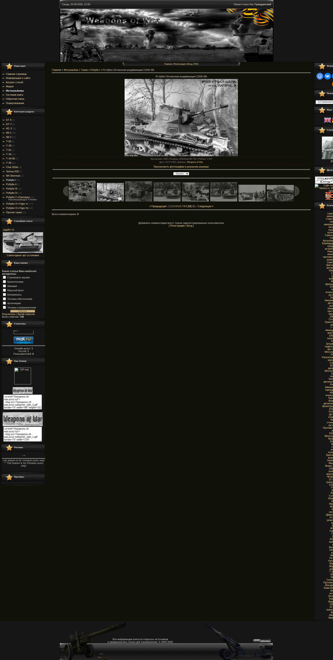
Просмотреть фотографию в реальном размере (181, 166)
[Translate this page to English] (327, 122)
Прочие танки (14, 212)
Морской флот (15, 290)
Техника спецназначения (21, 307)
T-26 (8, 141)
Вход (190, 64)
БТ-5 (9, 119)
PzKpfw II (11, 184)
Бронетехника (15, 281)
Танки (84, 70)
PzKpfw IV (11, 193)
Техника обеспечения (19, 298)
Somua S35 (12, 171)
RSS (196, 64)
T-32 (8, 150)
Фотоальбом (71, 70)
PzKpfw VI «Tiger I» (17, 203)
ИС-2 (9, 128)
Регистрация (180, 64)
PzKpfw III (11, 188)
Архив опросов (26, 314)
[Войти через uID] (319, 76)
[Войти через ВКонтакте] (327, 76)
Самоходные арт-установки (23, 255)
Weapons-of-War (195, 162)
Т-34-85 (10, 158)
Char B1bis (12, 167)
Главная (168, 64)
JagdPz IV (8, 229)
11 (193, 206)
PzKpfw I (11, 180)
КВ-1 (8, 132)
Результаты (8, 314)
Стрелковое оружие (18, 277)
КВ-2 (8, 137)
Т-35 (8, 162)
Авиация (12, 285)
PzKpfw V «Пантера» (18, 197)
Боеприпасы (14, 294)
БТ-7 (9, 124)
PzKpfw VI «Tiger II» (17, 208)
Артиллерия (14, 303)
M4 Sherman (13, 175)
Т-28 (8, 145)
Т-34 (8, 154)
